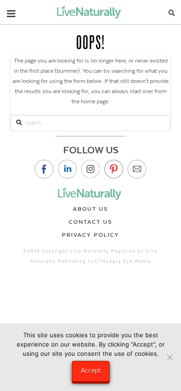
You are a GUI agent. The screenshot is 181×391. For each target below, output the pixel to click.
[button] (11, 11)
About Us (90, 209)
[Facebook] (44, 169)
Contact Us (90, 222)
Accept (91, 370)
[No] (169, 357)
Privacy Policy (90, 235)
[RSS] (137, 169)
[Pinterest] (113, 169)
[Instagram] (90, 169)
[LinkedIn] (67, 169)
